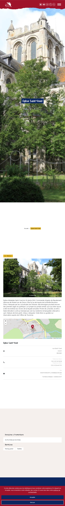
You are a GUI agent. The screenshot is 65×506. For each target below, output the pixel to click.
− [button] (5, 323)
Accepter (32, 497)
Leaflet (36, 338)
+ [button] (5, 321)
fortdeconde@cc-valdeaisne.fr (52, 377)
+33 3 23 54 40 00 (56, 365)
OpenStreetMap (46, 338)
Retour (9, 256)
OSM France (58, 338)
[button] (29, 295)
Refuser (32, 502)
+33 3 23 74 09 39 (56, 361)
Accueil (26, 228)
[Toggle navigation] (57, 4)
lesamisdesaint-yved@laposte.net (51, 372)
